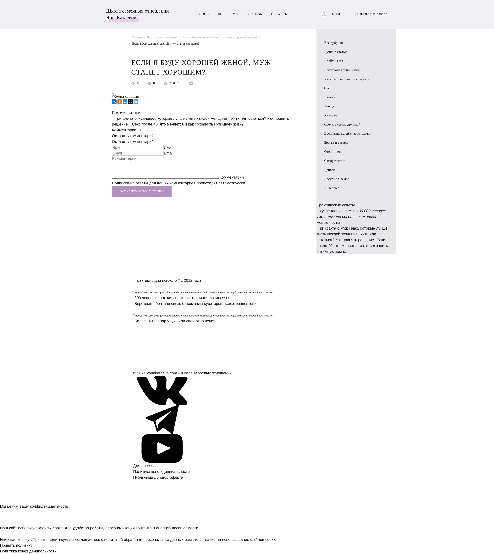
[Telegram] (136, 101)
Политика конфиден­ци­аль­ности (161, 471)
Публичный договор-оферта (158, 477)
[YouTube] (162, 448)
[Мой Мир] (125, 101)
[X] (130, 101)
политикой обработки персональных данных (144, 539)
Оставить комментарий (133, 136)
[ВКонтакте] (114, 101)
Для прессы (143, 466)
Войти (334, 14)
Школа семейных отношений (137, 14)
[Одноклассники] (119, 101)
